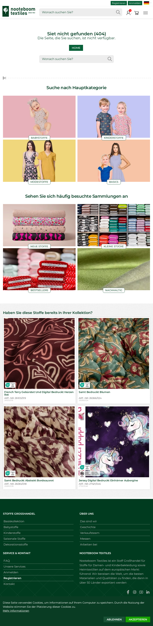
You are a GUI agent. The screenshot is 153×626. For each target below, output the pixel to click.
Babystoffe (11, 527)
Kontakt (9, 584)
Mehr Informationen (16, 610)
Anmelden (135, 3)
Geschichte (88, 527)
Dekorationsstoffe (16, 544)
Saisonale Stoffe (14, 538)
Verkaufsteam (89, 533)
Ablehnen (114, 619)
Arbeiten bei (88, 544)
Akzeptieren (138, 619)
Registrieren (119, 3)
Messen (85, 538)
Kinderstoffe (12, 533)
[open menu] (145, 12)
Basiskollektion (14, 521)
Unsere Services (14, 566)
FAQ (7, 560)
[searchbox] (80, 12)
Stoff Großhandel (128, 560)
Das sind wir (88, 521)
